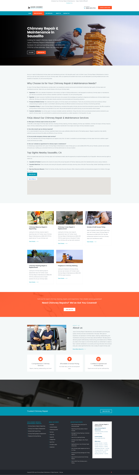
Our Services (48, 13)
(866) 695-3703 (91, 8)
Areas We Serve (38, 13)
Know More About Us (78, 349)
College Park (52, 439)
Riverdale (52, 424)
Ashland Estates (53, 427)
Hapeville (52, 437)
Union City (52, 434)
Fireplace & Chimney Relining (34, 436)
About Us (58, 13)
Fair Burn (52, 432)
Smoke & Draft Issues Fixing (34, 431)
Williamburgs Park (54, 429)
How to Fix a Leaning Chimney (78, 437)
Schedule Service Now (105, 7)
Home (29, 13)
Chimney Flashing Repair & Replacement (37, 433)
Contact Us (69, 3)
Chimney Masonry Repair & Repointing (36, 426)
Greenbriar (52, 447)
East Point (52, 442)
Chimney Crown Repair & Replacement (36, 428)
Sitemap (61, 472)
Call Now (31, 52)
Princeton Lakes (53, 444)
